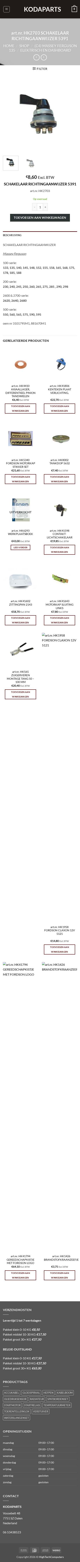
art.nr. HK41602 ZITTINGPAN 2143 (20, 603)
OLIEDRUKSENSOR (15, 1399)
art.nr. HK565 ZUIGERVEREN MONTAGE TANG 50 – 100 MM (20, 677)
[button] (6, 9)
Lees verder (21, 547)
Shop (24, 46)
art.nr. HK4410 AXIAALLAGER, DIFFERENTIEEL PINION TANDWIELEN (20, 391)
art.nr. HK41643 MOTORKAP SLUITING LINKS (59, 604)
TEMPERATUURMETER (56, 1405)
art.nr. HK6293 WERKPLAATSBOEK (20, 532)
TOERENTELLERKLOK (17, 1411)
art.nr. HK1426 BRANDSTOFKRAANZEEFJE (61, 1258)
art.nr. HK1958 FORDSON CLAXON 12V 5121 (59, 930)
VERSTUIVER (40, 1411)
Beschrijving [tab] (12, 235)
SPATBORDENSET (57, 1399)
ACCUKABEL (11, 1392)
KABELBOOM (65, 1392)
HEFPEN (48, 1392)
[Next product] (36, 57)
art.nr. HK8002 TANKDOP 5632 (60, 461)
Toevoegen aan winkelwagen (40, 217)
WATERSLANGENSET (16, 1417)
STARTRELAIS (32, 1405)
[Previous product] (44, 57)
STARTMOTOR (12, 1405)
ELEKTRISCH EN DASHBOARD (45, 50)
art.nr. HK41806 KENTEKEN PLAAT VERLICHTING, (59, 389)
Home (8, 46)
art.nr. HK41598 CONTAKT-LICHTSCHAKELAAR (59, 534)
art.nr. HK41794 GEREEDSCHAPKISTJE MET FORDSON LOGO (20, 1260)
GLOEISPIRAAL (31, 1392)
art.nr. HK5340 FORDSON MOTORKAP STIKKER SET (20, 463)
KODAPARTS (40, 9)
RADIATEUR (37, 1399)
